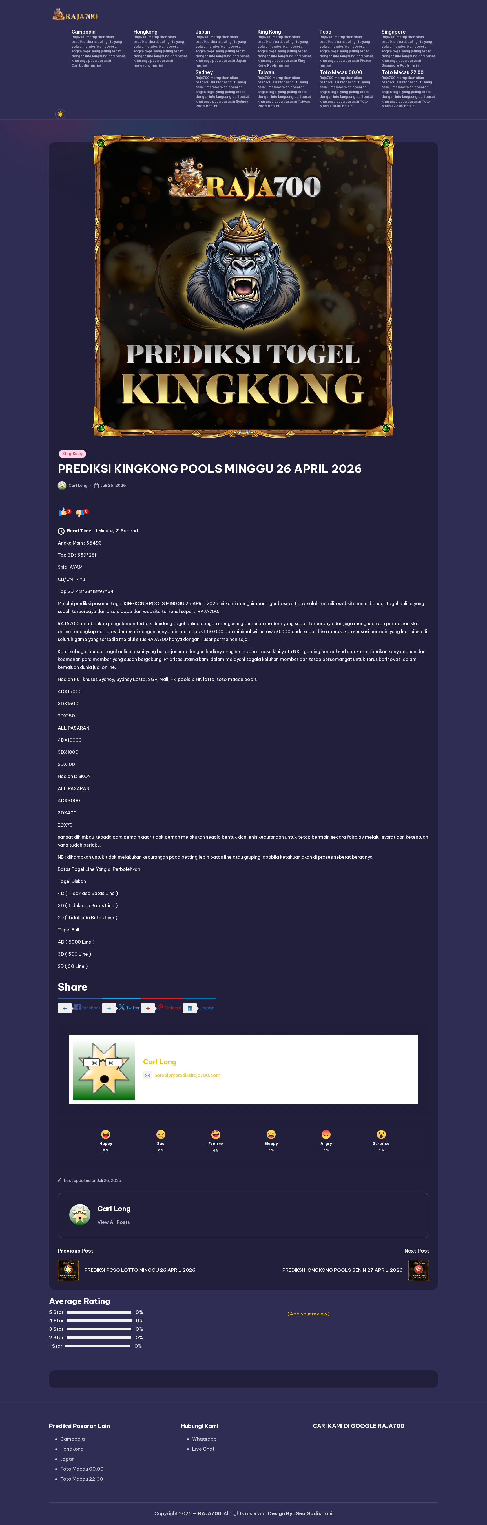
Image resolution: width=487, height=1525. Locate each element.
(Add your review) (308, 1314)
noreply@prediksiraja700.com (187, 1075)
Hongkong (72, 1449)
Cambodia (72, 1439)
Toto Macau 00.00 (82, 1469)
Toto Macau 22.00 (81, 1479)
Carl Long (159, 1061)
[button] (114, 1222)
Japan (67, 1459)
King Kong (72, 453)
